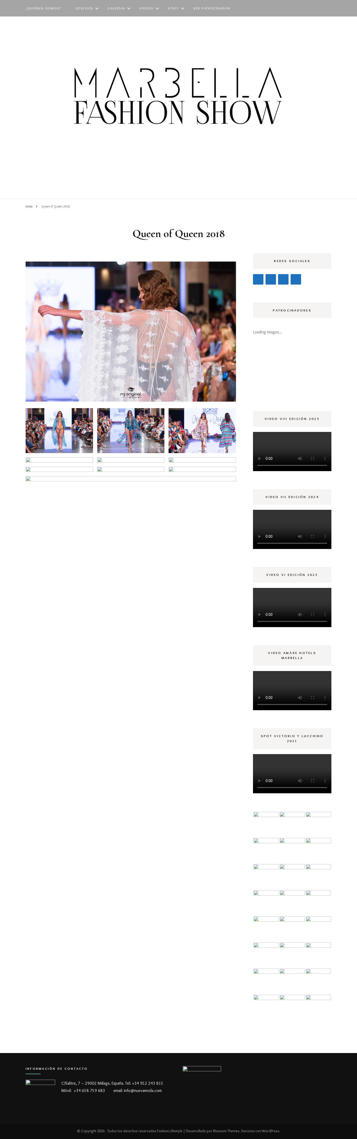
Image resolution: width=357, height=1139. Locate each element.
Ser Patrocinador (212, 8)
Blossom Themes (226, 1131)
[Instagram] (258, 279)
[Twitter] (283, 279)
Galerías (116, 8)
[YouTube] (271, 279)
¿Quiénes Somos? (44, 8)
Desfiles (84, 8)
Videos (146, 8)
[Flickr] (296, 279)
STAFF (173, 8)
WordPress (270, 1131)
